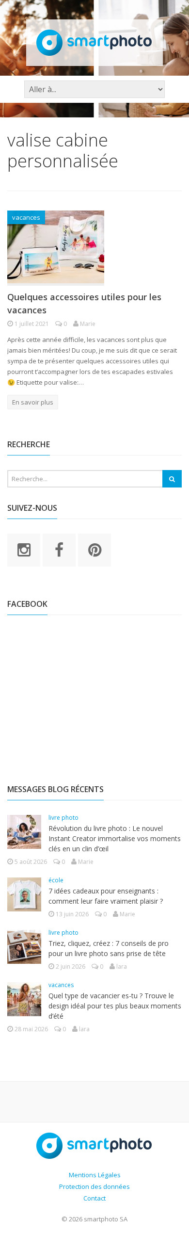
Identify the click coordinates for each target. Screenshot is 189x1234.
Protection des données (94, 1186)
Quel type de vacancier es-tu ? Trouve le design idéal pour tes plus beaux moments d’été (114, 1006)
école (55, 880)
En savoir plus (32, 402)
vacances (26, 217)
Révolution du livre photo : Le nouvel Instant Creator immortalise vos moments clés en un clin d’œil (114, 838)
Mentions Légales (95, 1174)
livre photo (63, 817)
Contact (94, 1198)
